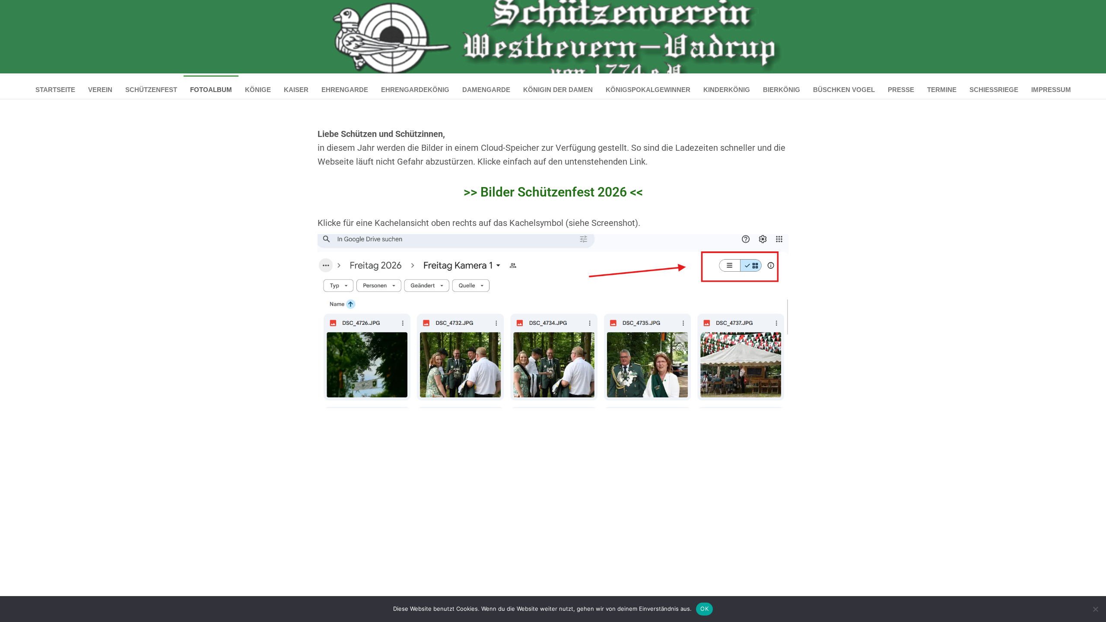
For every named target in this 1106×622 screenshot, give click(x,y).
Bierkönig (781, 89)
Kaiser (296, 89)
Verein (100, 89)
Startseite (55, 89)
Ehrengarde (344, 89)
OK (704, 608)
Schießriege (993, 89)
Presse (901, 89)
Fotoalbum (211, 89)
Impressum (1051, 89)
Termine (942, 89)
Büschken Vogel (844, 89)
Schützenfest (151, 89)
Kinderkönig (726, 89)
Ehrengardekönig (415, 89)
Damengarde (486, 89)
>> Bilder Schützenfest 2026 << (553, 192)
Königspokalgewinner (648, 89)
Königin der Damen (558, 89)
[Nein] (1095, 609)
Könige (258, 89)
